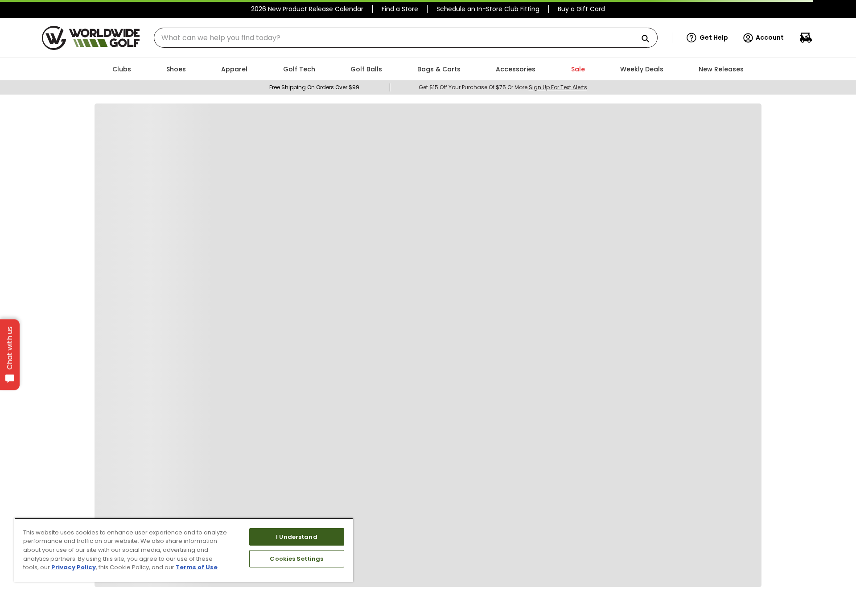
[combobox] (406, 38)
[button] (707, 38)
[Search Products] (649, 39)
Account (770, 37)
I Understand (296, 537)
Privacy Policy (73, 567)
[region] (183, 550)
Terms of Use (197, 567)
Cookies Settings (296, 559)
